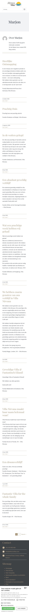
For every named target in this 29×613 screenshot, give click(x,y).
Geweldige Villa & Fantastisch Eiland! (12, 371)
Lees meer (4, 100)
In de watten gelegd (12, 135)
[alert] (14, 599)
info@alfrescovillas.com (12, 551)
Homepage (9, 568)
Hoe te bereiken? (10, 579)
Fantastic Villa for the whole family (13, 495)
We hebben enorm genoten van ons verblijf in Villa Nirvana (12, 296)
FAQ (7, 584)
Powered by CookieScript (7, 611)
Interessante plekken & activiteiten (15, 575)
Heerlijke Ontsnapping (9, 62)
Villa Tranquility (10, 573)
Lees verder (23, 597)
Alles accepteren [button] (8, 608)
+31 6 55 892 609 (10, 547)
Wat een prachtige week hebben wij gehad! (12, 228)
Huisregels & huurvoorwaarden (14, 582)
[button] (14, 605)
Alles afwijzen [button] (21, 608)
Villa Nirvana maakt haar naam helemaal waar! (13, 412)
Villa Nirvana (9, 570)
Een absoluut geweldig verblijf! (14, 181)
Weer (7, 577)
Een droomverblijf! (12, 462)
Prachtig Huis (9, 108)
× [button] (26, 587)
